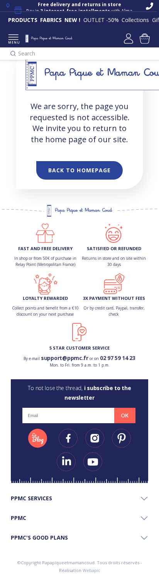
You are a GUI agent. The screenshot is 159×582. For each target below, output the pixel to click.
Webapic (91, 570)
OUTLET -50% (101, 20)
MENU (13, 42)
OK (125, 415)
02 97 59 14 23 (117, 358)
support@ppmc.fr (64, 358)
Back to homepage (79, 170)
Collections (135, 20)
